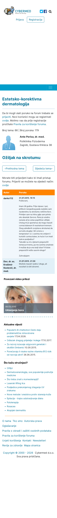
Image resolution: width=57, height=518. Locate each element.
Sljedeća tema (43, 168)
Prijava (20, 19)
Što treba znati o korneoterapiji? (23, 379)
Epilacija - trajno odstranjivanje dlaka (25, 398)
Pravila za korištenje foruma (30, 124)
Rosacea (11, 406)
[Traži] (50, 11)
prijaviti (6, 116)
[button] (6, 302)
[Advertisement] (28, 54)
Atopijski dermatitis (16, 410)
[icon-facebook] (45, 11)
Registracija (35, 19)
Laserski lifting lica (16, 383)
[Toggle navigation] (50, 87)
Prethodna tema (15, 168)
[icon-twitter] (41, 11)
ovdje (5, 120)
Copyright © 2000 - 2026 (18, 452)
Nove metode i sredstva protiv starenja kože (29, 394)
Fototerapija (13, 402)
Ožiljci (10, 368)
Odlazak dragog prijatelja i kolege (23, 340)
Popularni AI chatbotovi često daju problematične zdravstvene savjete (24, 333)
